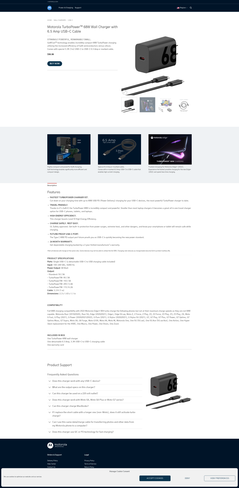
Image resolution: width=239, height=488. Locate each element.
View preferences (219, 478)
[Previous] (126, 60)
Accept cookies (155, 478)
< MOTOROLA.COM (52, 1)
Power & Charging (66, 8)
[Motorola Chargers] (51, 8)
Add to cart (70, 75)
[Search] (191, 7)
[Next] (187, 60)
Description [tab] (52, 185)
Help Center (51, 464)
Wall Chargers (60, 20)
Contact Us (51, 467)
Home (49, 20)
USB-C (70, 20)
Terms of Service (90, 464)
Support (78, 8)
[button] (124, 92)
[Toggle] (49, 381)
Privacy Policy (89, 461)
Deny (187, 478)
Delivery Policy (52, 461)
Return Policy (89, 467)
